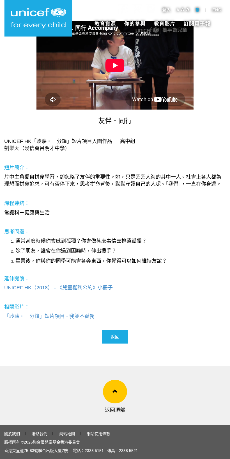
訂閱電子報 (197, 24)
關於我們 (12, 433)
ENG (217, 10)
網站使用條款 (98, 433)
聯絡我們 (39, 433)
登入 (166, 10)
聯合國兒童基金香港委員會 (56, 442)
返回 (115, 337)
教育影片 (164, 24)
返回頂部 (115, 410)
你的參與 (135, 24)
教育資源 (105, 24)
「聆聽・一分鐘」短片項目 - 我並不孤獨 (49, 316)
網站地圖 (67, 433)
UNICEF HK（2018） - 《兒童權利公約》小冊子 (58, 287)
